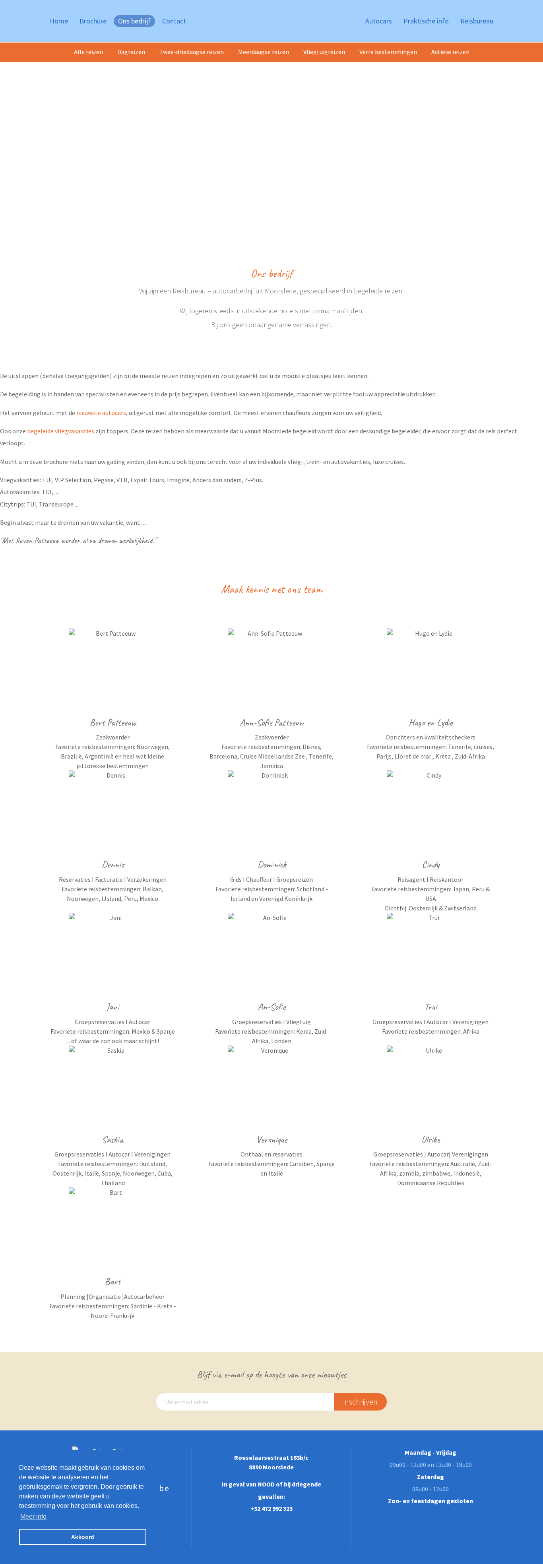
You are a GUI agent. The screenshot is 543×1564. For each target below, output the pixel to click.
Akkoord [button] (82, 1537)
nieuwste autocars (101, 413)
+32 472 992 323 (271, 1508)
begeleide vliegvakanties (60, 431)
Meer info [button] (33, 1516)
